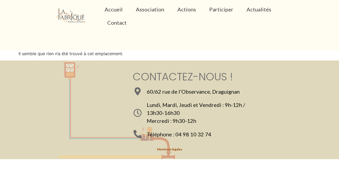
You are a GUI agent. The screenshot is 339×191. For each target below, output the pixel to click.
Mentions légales (169, 149)
